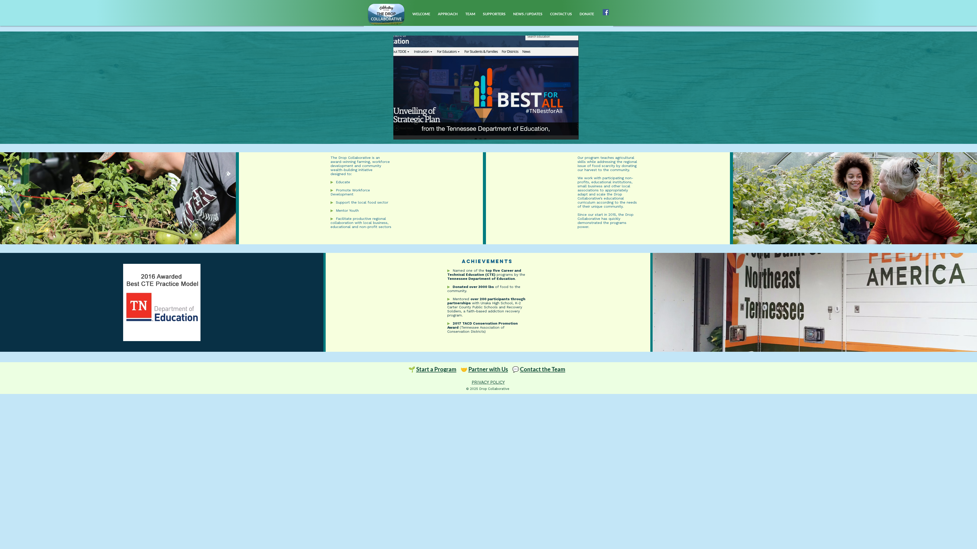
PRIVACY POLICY (488, 382)
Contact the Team (542, 369)
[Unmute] (408, 132)
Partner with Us (488, 369)
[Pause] (400, 132)
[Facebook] (606, 12)
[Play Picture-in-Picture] (563, 132)
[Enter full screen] (571, 132)
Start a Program (436, 369)
